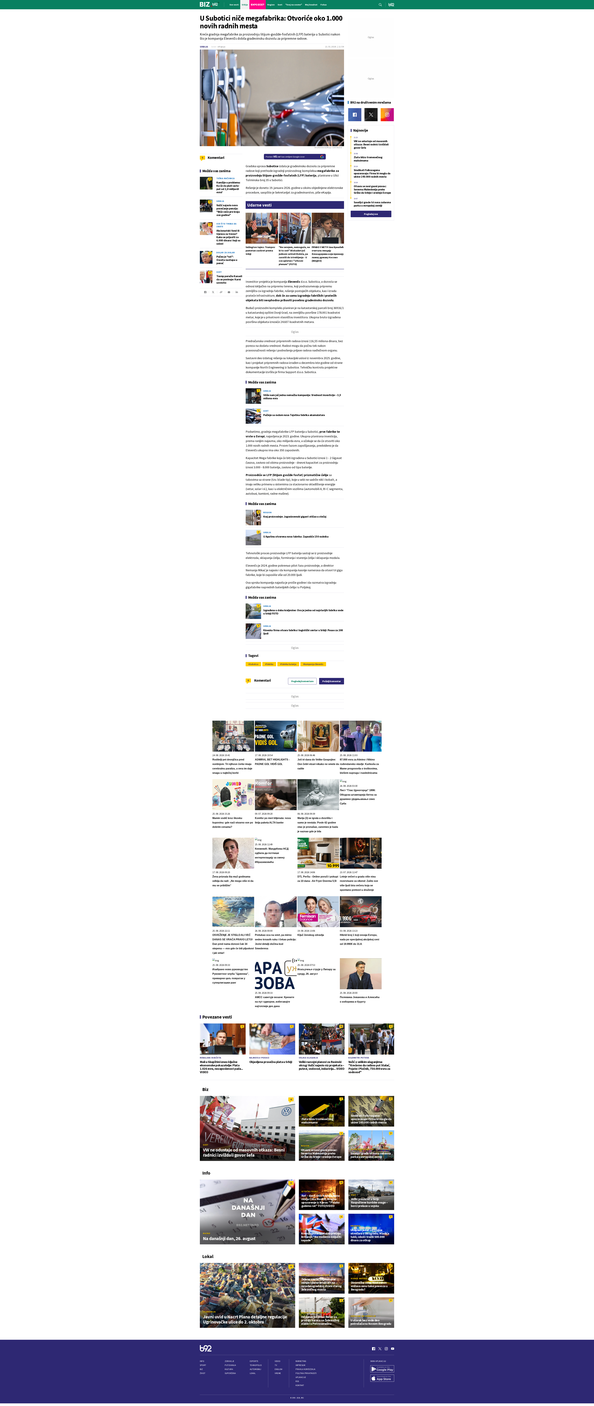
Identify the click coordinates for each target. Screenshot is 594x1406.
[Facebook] (354, 114)
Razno (206, 1233)
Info (202, 1361)
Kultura (229, 1369)
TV (276, 1365)
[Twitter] (371, 114)
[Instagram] (387, 114)
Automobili (255, 1369)
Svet (266, 410)
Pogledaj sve (371, 213)
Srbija (204, 46)
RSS (297, 1381)
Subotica (254, 664)
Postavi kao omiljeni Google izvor (285, 156)
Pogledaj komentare (302, 681)
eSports (254, 1361)
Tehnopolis (256, 1365)
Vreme (278, 1373)
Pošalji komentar (331, 681)
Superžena (230, 1373)
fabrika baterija (288, 664)
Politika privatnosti (306, 1373)
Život (202, 1373)
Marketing (301, 1361)
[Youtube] (392, 1348)
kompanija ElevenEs (313, 664)
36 (341, 1026)
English (278, 1369)
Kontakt (300, 1385)
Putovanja (230, 1365)
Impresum (300, 1365)
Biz (201, 1369)
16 (258, 512)
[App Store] (382, 1378)
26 (210, 179)
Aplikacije (301, 1377)
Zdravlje (229, 1361)
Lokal (253, 1373)
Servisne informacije (363, 1316)
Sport (203, 1365)
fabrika (269, 664)
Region (267, 512)
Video (277, 1361)
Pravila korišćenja (305, 1369)
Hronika (355, 1225)
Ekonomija (209, 1311)
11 (391, 1266)
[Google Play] (382, 1369)
